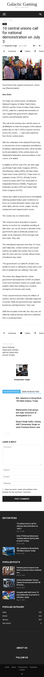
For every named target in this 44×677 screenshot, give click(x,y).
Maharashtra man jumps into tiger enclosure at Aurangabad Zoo (27, 413)
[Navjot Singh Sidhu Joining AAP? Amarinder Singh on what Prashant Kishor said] (8, 426)
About (14, 667)
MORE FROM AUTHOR (30, 392)
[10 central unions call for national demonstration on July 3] (8, 528)
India (10, 20)
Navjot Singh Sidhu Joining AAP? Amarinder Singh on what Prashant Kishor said (28, 424)
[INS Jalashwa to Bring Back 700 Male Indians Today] (8, 403)
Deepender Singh (11, 46)
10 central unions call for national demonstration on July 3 (27, 526)
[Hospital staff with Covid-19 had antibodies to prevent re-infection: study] (8, 595)
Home (4, 20)
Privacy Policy (23, 667)
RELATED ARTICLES (11, 392)
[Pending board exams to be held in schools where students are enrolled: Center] (8, 570)
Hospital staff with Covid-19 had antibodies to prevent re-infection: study (28, 594)
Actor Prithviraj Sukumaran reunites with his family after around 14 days (10, 351)
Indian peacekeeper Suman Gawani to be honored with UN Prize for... (28, 582)
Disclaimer (33, 667)
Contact (22, 670)
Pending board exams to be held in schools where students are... (29, 570)
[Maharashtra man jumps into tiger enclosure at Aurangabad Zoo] (8, 414)
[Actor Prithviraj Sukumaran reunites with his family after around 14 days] (8, 541)
